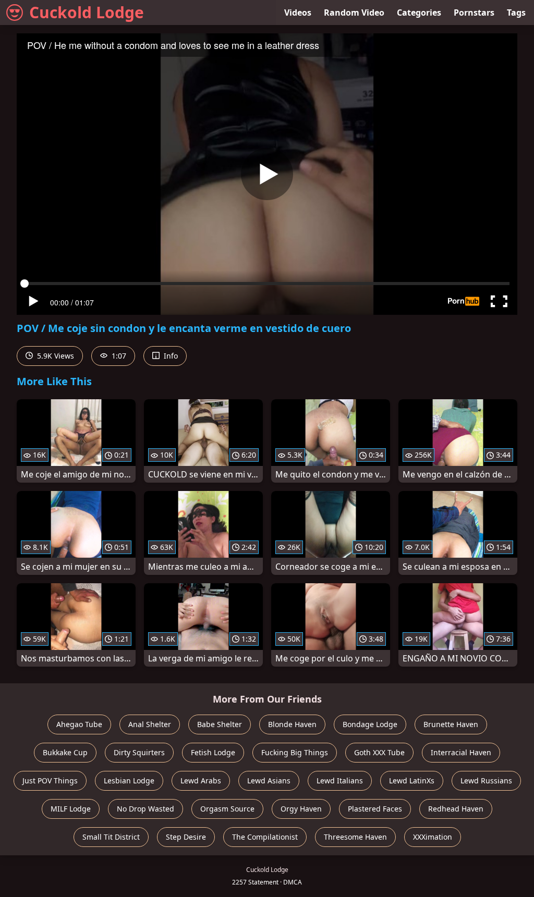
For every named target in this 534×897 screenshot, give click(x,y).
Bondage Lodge (370, 724)
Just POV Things (50, 780)
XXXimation (432, 837)
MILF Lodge (71, 809)
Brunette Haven (450, 724)
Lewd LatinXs (411, 780)
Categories (419, 12)
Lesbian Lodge (129, 780)
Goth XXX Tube (379, 752)
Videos (297, 12)
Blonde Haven (292, 724)
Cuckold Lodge (86, 12)
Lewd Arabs (200, 780)
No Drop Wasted (145, 809)
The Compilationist (265, 837)
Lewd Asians (268, 780)
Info (170, 356)
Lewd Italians (340, 780)
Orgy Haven (301, 809)
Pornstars (474, 12)
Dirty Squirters (139, 752)
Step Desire (186, 837)
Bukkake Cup (65, 752)
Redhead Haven (455, 809)
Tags (516, 12)
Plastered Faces (375, 809)
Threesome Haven (355, 837)
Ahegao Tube (79, 724)
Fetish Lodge (213, 752)
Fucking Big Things (294, 752)
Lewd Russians (486, 780)
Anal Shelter (149, 724)
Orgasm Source (227, 809)
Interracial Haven (461, 752)
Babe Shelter (219, 724)
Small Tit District (111, 837)
